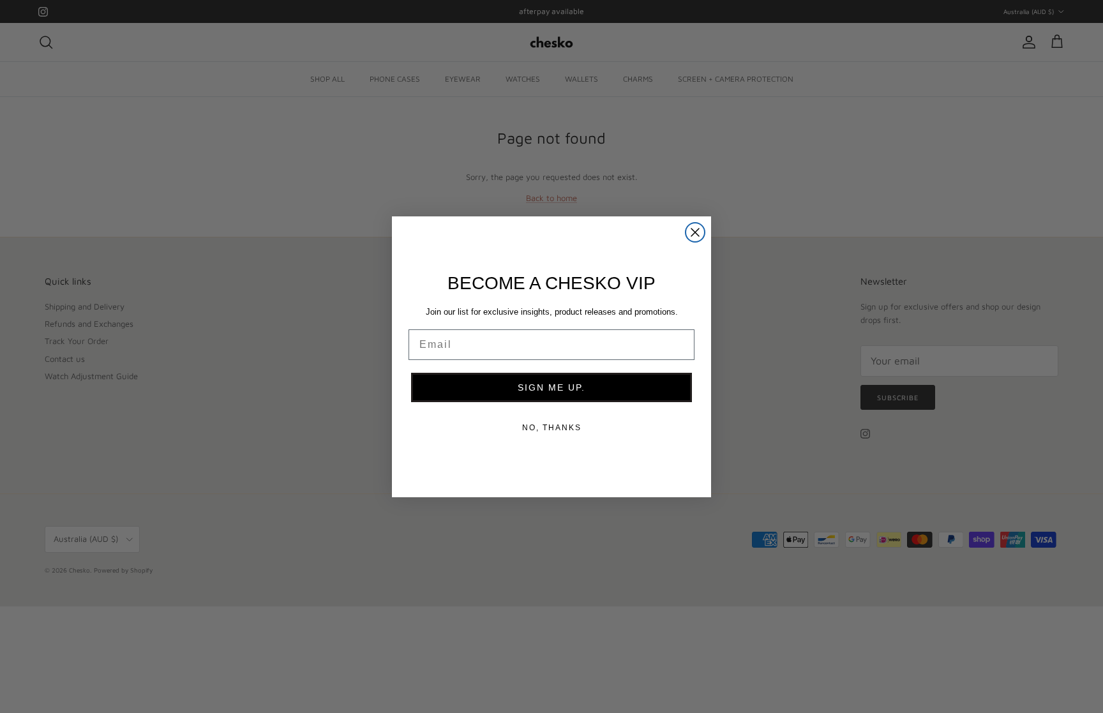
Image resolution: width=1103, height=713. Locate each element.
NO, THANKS (552, 427)
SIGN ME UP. (551, 387)
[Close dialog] (695, 232)
